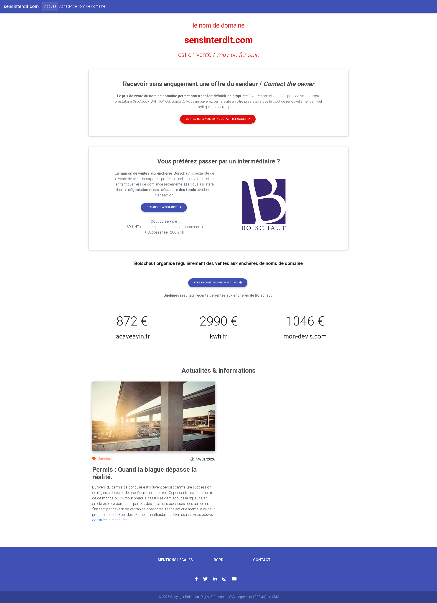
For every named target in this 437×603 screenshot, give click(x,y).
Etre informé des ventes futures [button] (216, 282)
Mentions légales (175, 560)
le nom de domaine (218, 25)
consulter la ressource (110, 520)
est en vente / (218, 55)
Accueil (51, 6)
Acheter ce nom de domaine (82, 6)
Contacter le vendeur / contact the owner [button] (216, 118)
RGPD (219, 560)
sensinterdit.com (218, 40)
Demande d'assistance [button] (162, 207)
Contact (262, 560)
